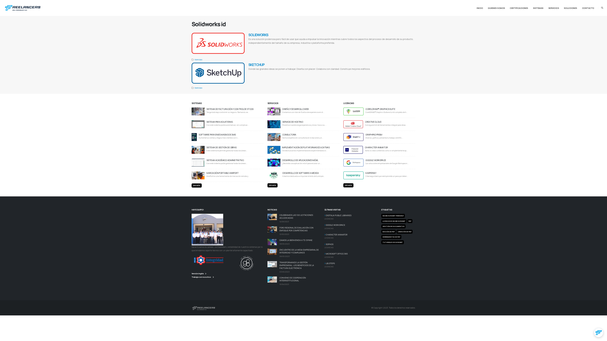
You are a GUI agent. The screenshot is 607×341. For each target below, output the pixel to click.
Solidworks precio (401, 47)
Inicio (480, 8)
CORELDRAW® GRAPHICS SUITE (380, 109)
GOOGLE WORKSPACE (375, 160)
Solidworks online (290, 50)
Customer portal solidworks (331, 50)
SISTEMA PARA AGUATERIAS (219, 121)
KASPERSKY (370, 172)
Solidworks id (344, 50)
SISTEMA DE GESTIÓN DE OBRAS (221, 147)
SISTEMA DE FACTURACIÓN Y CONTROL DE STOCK (230, 109)
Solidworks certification (278, 50)
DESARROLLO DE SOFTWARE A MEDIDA (300, 172)
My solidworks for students (262, 50)
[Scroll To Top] (601, 337)
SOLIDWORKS (258, 35)
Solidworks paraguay (355, 50)
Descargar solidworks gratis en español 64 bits (262, 47)
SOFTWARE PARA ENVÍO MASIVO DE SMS (217, 134)
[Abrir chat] (598, 332)
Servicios (553, 8)
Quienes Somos (496, 8)
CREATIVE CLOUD (373, 121)
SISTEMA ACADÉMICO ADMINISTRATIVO (225, 160)
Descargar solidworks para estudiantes (287, 47)
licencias (198, 59)
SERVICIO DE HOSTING (292, 121)
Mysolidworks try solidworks (314, 50)
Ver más (196, 185)
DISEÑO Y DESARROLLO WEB (295, 109)
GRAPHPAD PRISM (373, 134)
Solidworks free (300, 50)
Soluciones (570, 8)
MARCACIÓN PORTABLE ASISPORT (222, 172)
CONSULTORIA (289, 134)
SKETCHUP (256, 65)
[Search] (602, 8)
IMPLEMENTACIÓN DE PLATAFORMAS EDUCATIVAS (306, 147)
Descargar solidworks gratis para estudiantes (336, 47)
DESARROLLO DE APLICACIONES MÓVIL (300, 160)
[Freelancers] (23, 7)
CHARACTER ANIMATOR (376, 147)
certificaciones (519, 8)
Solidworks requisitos (356, 47)
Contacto (588, 8)
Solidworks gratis (317, 47)
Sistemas (538, 8)
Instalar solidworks (305, 47)
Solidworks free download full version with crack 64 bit (379, 47)
